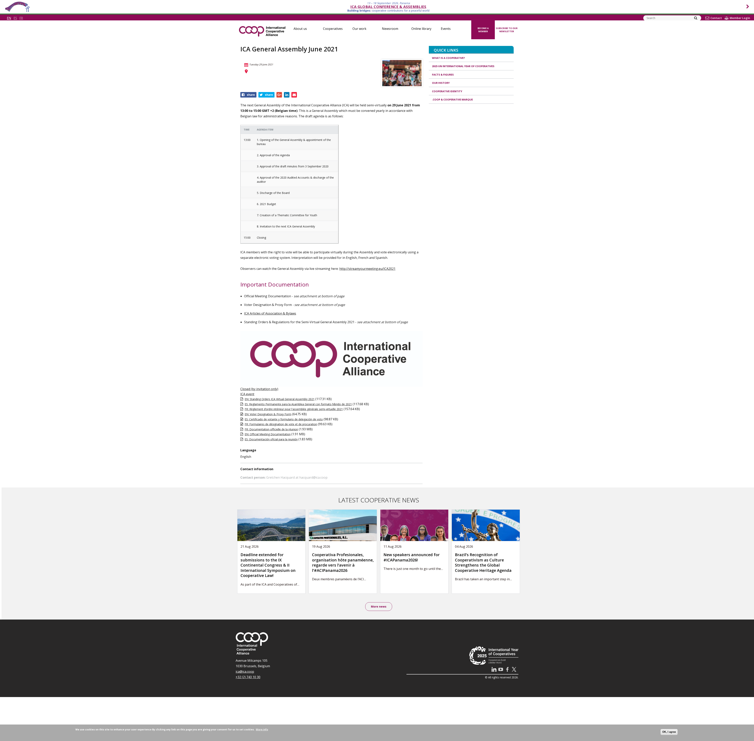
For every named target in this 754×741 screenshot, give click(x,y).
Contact (716, 18)
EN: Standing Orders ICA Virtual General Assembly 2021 (280, 399)
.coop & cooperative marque (452, 99)
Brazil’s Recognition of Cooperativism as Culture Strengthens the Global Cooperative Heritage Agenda (483, 562)
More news (378, 606)
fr (21, 18)
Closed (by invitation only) (259, 389)
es (15, 18)
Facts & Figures (443, 74)
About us (300, 28)
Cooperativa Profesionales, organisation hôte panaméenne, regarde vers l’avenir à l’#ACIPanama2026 (343, 562)
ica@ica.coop (245, 671)
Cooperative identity (447, 91)
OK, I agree (669, 731)
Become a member (483, 30)
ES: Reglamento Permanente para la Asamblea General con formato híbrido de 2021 (298, 404)
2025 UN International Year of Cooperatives (463, 66)
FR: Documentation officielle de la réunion (271, 429)
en (9, 18)
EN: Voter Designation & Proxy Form (268, 414)
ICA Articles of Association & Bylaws (270, 313)
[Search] (695, 18)
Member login (740, 18)
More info (262, 729)
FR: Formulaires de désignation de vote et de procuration (281, 424)
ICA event (247, 394)
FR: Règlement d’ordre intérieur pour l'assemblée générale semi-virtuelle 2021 (294, 409)
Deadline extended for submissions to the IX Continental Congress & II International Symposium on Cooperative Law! (268, 565)
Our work (359, 28)
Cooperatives (333, 28)
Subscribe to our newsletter (507, 30)
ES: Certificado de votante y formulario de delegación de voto (284, 419)
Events (446, 28)
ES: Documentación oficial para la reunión (271, 439)
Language (248, 450)
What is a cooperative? (448, 58)
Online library (421, 28)
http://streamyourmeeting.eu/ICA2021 (367, 268)
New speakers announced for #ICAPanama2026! (411, 557)
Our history (441, 83)
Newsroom (390, 28)
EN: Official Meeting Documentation (268, 434)
